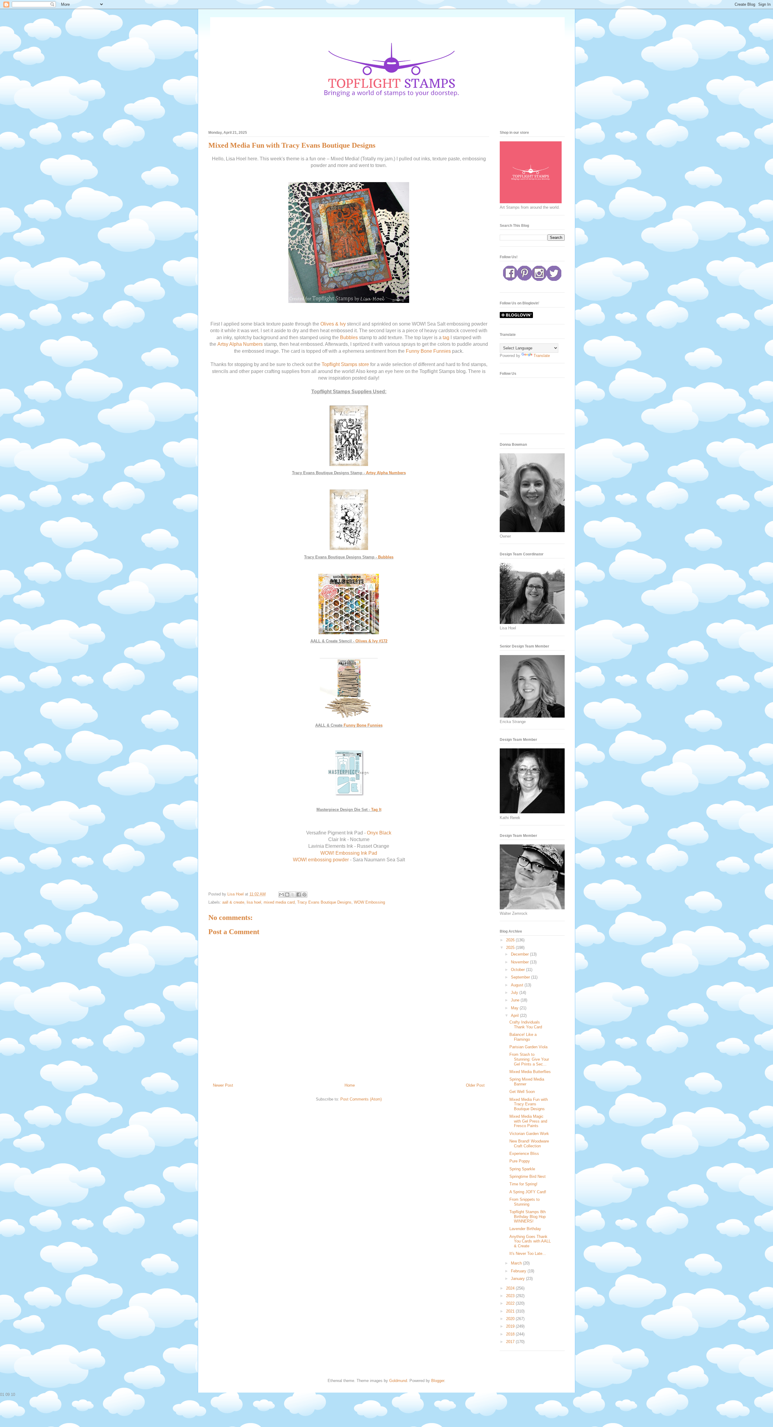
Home (350, 1085)
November (520, 962)
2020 (511, 1318)
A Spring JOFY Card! (527, 1192)
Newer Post (223, 1085)
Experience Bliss (524, 1153)
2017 (511, 1341)
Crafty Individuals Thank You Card (525, 1024)
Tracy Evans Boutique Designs (324, 902)
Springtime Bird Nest (527, 1176)
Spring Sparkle (522, 1169)
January (518, 1278)
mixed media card (279, 902)
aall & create (233, 902)
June (516, 1000)
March (517, 1263)
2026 (511, 940)
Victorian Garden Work (529, 1133)
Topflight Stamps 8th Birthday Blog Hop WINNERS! (527, 1216)
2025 (511, 947)
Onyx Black (379, 832)
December (520, 954)
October (518, 969)
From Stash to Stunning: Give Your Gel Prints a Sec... (529, 1059)
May (515, 1008)
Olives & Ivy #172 (371, 641)
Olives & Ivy (333, 323)
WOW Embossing (369, 902)
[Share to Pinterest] (304, 895)
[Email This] (281, 895)
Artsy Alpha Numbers (240, 344)
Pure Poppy (519, 1161)
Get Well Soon (522, 1091)
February (519, 1271)
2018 (511, 1334)
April (515, 1015)
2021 (511, 1311)
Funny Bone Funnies (428, 351)
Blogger (437, 1380)
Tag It (376, 809)
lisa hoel (254, 902)
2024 (511, 1288)
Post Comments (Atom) (361, 1099)
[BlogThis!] (287, 895)
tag (446, 337)
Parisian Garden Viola (528, 1047)
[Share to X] (293, 895)
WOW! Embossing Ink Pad (348, 853)
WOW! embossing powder (321, 859)
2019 (511, 1326)
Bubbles (349, 337)
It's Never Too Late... (527, 1253)
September (521, 977)
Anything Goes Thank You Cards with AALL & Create (530, 1241)
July (515, 992)
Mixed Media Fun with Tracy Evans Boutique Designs (528, 1104)
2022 (511, 1303)
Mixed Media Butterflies (530, 1071)
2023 (511, 1296)
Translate (542, 355)
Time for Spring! (523, 1184)
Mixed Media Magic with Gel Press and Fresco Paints (528, 1121)
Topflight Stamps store (345, 364)
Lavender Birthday (525, 1228)
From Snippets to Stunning (524, 1202)
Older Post (475, 1085)
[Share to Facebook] (299, 895)
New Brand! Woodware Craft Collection (529, 1143)
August (517, 985)
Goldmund (398, 1380)
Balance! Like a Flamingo (523, 1037)
